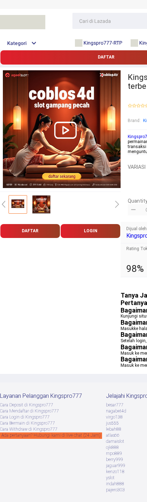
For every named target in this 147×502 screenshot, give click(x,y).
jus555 (112, 423)
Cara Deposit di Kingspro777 (26, 404)
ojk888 (112, 447)
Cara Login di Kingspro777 (25, 417)
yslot (110, 477)
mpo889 (114, 453)
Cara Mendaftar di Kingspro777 (29, 411)
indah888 (115, 483)
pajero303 (115, 489)
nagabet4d (116, 411)
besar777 (114, 404)
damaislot (115, 441)
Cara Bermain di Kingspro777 (27, 423)
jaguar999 (115, 465)
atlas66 (113, 435)
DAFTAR (30, 230)
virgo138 (114, 417)
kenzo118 (115, 471)
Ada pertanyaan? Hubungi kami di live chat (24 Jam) (51, 435)
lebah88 (113, 429)
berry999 (114, 459)
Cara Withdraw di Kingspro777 (28, 429)
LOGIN (90, 230)
